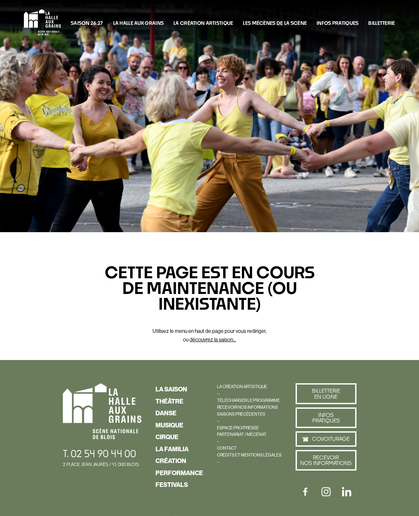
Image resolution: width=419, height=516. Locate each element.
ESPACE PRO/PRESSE (238, 427)
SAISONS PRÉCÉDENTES (241, 414)
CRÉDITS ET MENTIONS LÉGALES (249, 454)
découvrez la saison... (213, 339)
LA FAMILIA (172, 449)
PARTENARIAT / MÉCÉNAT (241, 434)
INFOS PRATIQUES (337, 23)
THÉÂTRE (169, 401)
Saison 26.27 (87, 23)
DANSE (165, 413)
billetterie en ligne (326, 393)
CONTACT (227, 448)
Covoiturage (331, 439)
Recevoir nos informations (326, 460)
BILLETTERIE (381, 23)
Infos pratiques (326, 418)
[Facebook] (305, 492)
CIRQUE (166, 437)
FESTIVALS (171, 485)
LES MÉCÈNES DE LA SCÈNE (275, 23)
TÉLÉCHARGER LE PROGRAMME (248, 400)
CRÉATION (170, 461)
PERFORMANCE (179, 473)
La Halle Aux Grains (138, 23)
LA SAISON (171, 389)
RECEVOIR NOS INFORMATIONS (247, 407)
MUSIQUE (169, 425)
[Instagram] (326, 492)
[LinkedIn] (346, 492)
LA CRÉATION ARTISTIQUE (203, 23)
